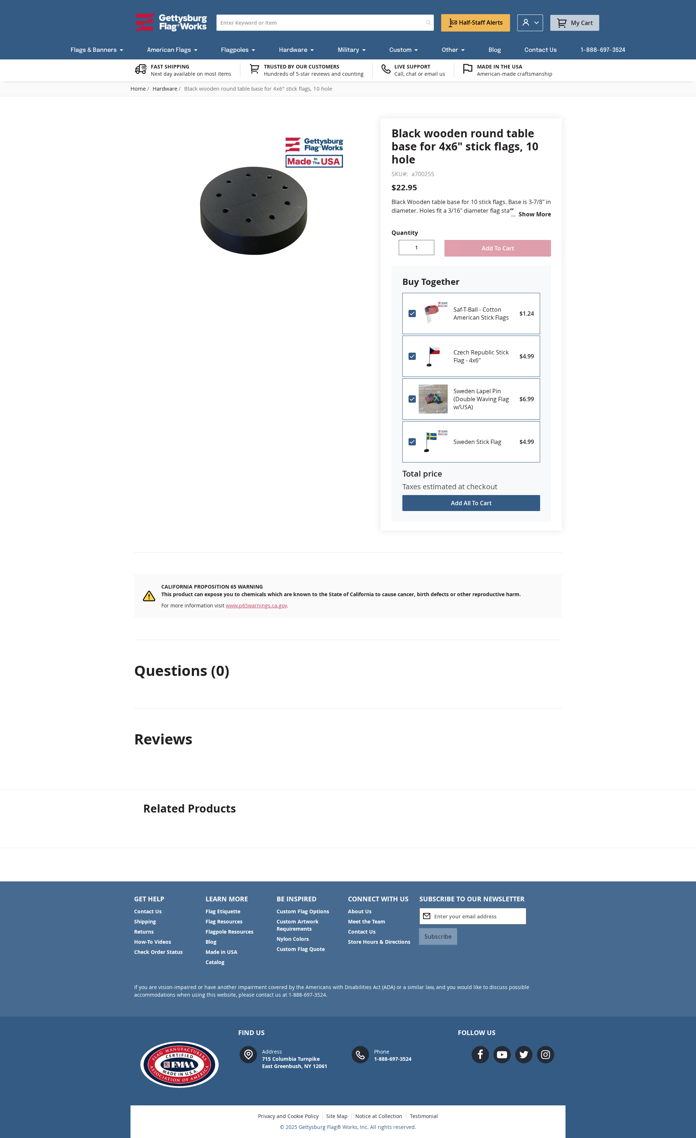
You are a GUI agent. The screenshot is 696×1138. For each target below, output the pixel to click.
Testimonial (424, 1116)
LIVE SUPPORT (412, 66)
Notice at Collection (378, 1116)
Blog (211, 941)
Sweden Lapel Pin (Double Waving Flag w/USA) (481, 399)
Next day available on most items (191, 73)
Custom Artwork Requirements (298, 925)
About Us (360, 911)
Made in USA (221, 951)
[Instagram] (545, 1054)
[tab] (348, 670)
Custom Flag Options (303, 911)
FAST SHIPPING (170, 66)
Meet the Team (366, 921)
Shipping (145, 921)
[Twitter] (524, 1054)
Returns (144, 931)
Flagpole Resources (229, 931)
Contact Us (148, 911)
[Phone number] (360, 1054)
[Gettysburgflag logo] (183, 1064)
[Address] (248, 1054)
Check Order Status (158, 951)
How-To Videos (152, 941)
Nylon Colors (293, 938)
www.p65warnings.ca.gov (256, 605)
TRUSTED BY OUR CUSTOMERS (301, 66)
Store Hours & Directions (379, 941)
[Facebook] (480, 1054)
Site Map (337, 1116)
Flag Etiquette (223, 911)
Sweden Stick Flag (477, 442)
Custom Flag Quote (301, 949)
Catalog (215, 962)
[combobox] (325, 22)
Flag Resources (224, 921)
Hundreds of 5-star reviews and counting (314, 73)
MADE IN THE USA (499, 66)
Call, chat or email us (419, 73)
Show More (535, 214)
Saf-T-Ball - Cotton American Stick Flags (481, 313)
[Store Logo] (171, 23)
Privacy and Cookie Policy (288, 1116)
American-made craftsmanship (514, 73)
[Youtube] (502, 1054)
